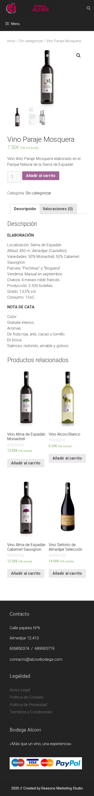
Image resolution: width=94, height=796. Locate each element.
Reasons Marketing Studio (62, 788)
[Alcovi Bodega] (31, 8)
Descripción (25, 209)
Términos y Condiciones (31, 711)
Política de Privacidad (28, 704)
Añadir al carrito (40, 175)
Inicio (11, 41)
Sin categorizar (31, 41)
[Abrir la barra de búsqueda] (88, 8)
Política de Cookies (26, 697)
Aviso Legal (20, 689)
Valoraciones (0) (58, 209)
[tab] (25, 209)
